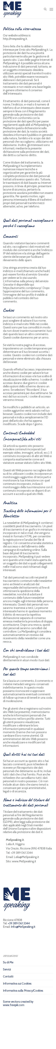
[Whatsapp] (34, 1042)
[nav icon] (51, 9)
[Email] (27, 1042)
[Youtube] (13, 1042)
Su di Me (8, 962)
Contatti (8, 976)
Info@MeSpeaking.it (23, 926)
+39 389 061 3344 (19, 923)
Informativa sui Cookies (17, 983)
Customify (27, 1029)
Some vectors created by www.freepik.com (18, 1003)
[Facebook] (6, 1042)
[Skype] (20, 1042)
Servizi (7, 969)
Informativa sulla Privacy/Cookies (23, 990)
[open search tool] (45, 9)
